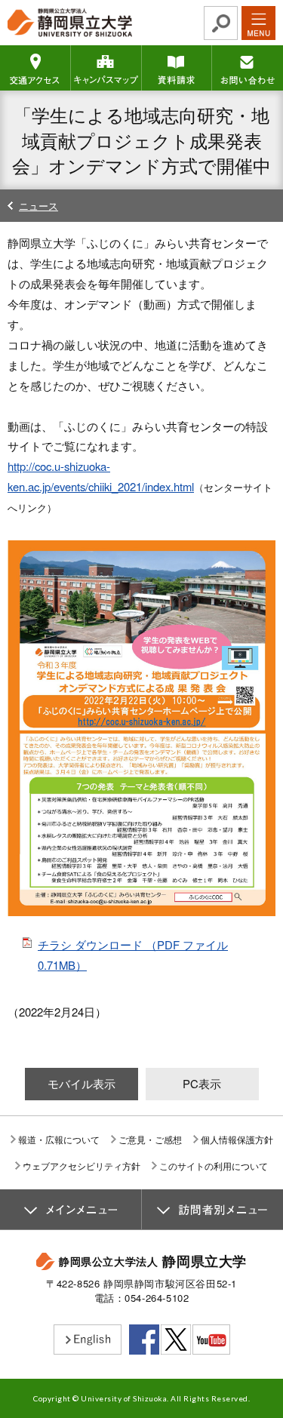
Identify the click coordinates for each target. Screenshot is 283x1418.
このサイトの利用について (213, 1165)
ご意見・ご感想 (150, 1139)
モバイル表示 (81, 1083)
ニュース (38, 205)
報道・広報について (59, 1139)
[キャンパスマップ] (106, 68)
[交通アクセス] (35, 68)
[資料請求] (177, 68)
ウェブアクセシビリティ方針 (81, 1165)
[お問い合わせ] (247, 68)
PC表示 (202, 1083)
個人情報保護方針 (237, 1139)
